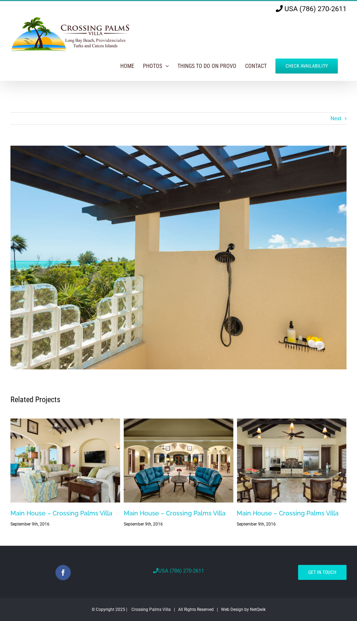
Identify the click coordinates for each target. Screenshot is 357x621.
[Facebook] (63, 572)
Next (336, 118)
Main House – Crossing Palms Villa (61, 513)
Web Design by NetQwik (243, 609)
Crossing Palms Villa (151, 609)
